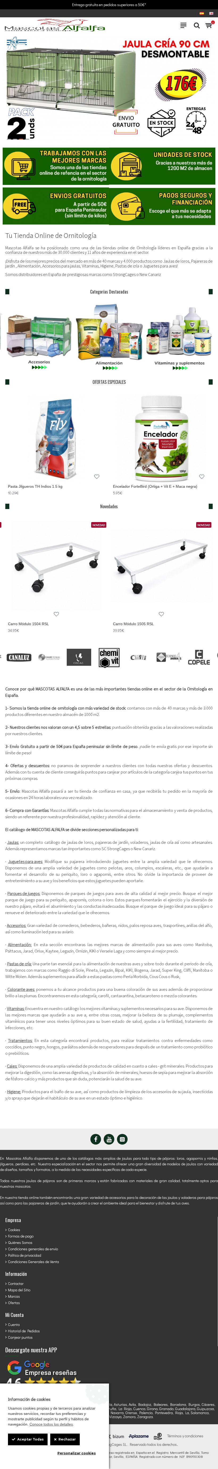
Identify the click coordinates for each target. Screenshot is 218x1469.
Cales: (12, 1066)
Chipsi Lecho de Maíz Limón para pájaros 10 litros (50, 624)
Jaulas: (13, 842)
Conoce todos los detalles (51, 1424)
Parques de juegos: (23, 893)
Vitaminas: (15, 1008)
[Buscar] (195, 25)
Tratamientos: (20, 1040)
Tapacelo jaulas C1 (129, 624)
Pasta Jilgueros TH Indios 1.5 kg (35, 486)
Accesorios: (16, 925)
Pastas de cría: (19, 964)
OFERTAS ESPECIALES (109, 382)
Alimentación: (20, 944)
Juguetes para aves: (25, 861)
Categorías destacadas (109, 291)
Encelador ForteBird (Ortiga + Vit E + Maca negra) (155, 486)
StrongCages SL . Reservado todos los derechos (139, 1444)
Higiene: (14, 1091)
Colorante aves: (21, 989)
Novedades (109, 506)
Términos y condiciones (185, 1436)
